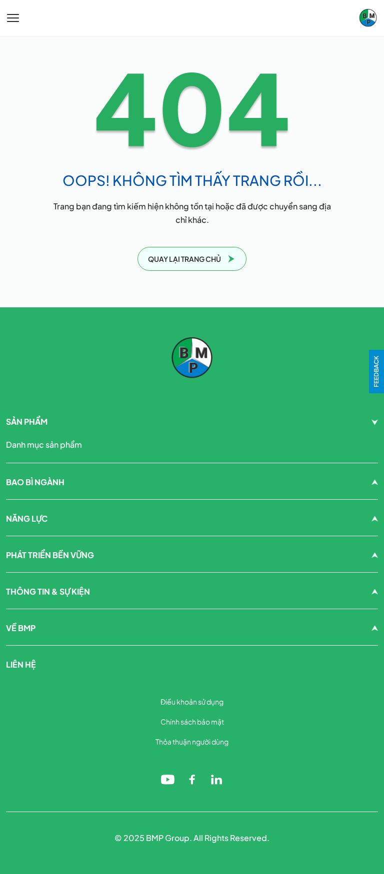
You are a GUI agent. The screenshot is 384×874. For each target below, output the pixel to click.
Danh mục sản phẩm (44, 444)
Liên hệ (21, 664)
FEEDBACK (376, 371)
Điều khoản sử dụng (192, 701)
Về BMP (21, 628)
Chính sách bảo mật (192, 721)
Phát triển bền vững (50, 555)
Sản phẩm (27, 421)
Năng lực (27, 518)
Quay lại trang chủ (184, 258)
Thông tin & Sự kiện (48, 591)
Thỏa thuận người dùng (192, 741)
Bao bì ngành (35, 482)
